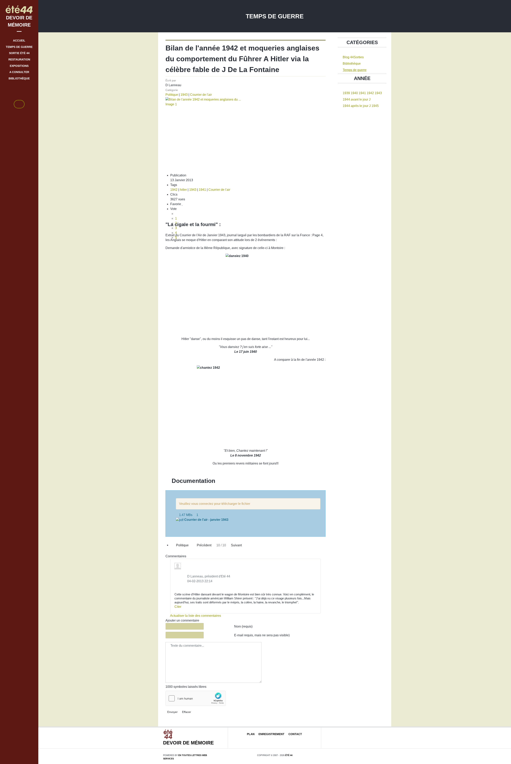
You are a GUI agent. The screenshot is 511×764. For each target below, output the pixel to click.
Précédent (203, 545)
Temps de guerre (354, 70)
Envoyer (172, 712)
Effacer (186, 712)
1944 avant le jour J (356, 99)
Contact (295, 734)
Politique (171, 94)
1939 (346, 93)
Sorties (359, 57)
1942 (173, 189)
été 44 (288, 755)
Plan (251, 734)
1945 (375, 106)
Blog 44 (348, 57)
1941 (202, 189)
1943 (184, 94)
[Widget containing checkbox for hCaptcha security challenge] (195, 698)
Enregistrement (271, 734)
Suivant (237, 545)
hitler (183, 189)
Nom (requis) (243, 626)
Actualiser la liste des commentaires (195, 615)
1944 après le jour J (357, 106)
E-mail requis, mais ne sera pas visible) (262, 635)
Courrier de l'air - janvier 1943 (206, 519)
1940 (354, 93)
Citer (177, 606)
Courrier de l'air (201, 94)
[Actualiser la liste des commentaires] (191, 556)
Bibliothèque (352, 63)
